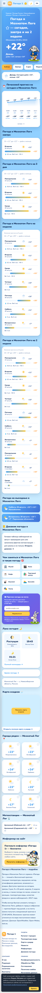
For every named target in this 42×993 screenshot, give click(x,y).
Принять (34, 988)
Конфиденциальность (30, 960)
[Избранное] (25, 3)
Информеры (26, 948)
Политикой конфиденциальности (15, 985)
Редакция (6, 963)
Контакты (6, 972)
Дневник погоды (28, 952)
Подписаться (17, 614)
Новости (24, 945)
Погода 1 (15, 3)
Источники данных (29, 973)
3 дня (28, 67)
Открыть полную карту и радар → (18, 729)
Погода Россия (17, 13)
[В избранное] (7, 27)
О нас (4, 960)
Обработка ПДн (28, 963)
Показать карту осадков (21, 711)
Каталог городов (28, 936)
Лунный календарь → (13, 664)
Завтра (18, 67)
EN (37, 3)
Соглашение (26, 966)
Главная (8, 13)
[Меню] (4, 3)
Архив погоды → (11, 673)
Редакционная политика (8, 967)
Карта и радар (27, 942)
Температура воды (29, 939)
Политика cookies (28, 969)
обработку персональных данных (14, 619)
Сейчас (7, 67)
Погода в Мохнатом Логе (21, 15)
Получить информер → (17, 862)
